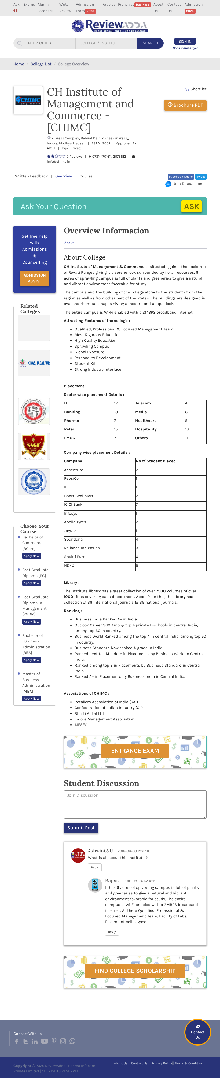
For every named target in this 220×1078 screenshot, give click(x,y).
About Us (158, 7)
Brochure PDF (188, 105)
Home (18, 63)
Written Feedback (31, 176)
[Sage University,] (35, 446)
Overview (63, 176)
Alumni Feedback (46, 7)
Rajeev (112, 880)
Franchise (133, 4)
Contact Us (174, 7)
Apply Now (31, 556)
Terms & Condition (189, 1063)
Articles (109, 4)
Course (86, 176)
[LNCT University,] (35, 411)
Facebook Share (181, 177)
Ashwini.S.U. (101, 851)
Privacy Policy (161, 1063)
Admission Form (85, 7)
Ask (16, 4)
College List (41, 63)
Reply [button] (95, 867)
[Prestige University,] (35, 327)
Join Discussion (186, 183)
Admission (194, 7)
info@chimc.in (58, 161)
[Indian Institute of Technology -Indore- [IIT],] (35, 488)
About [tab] (69, 243)
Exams (29, 4)
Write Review (65, 7)
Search (150, 42)
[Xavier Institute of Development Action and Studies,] (35, 370)
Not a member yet (185, 48)
